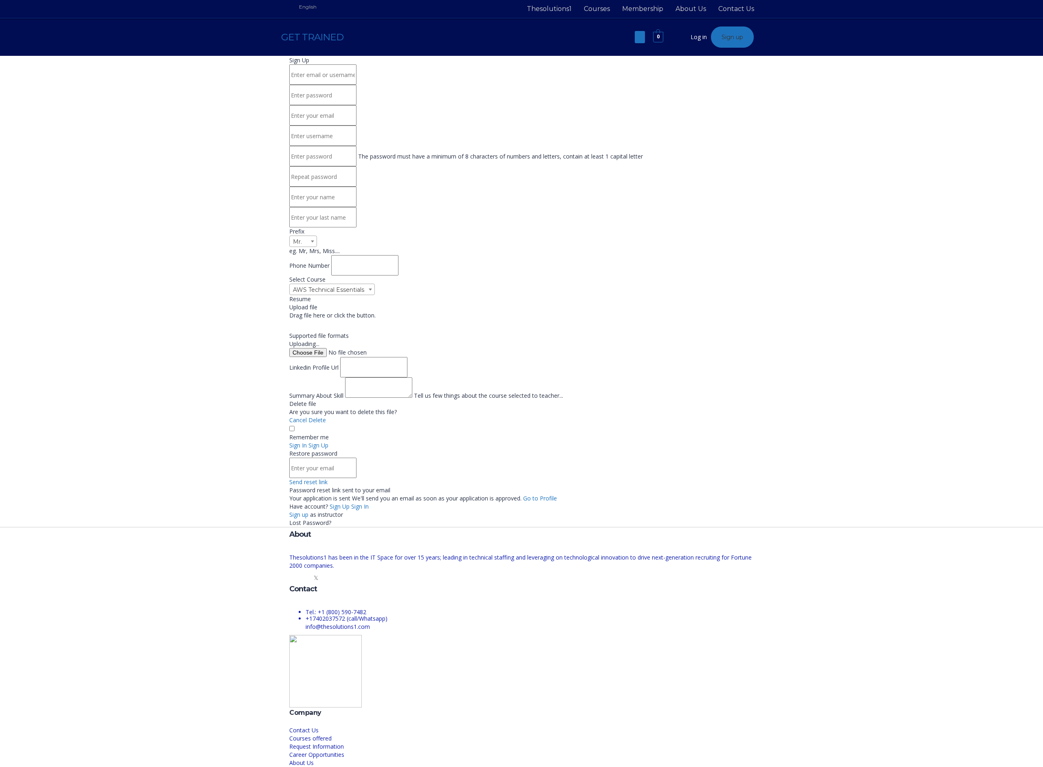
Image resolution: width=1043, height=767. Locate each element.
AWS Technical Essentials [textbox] (328, 289)
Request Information (316, 746)
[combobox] (303, 241)
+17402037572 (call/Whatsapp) (346, 618)
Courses (597, 9)
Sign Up (340, 506)
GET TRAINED (312, 37)
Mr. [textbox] (297, 241)
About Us (691, 9)
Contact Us (736, 9)
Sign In (360, 506)
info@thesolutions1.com (338, 626)
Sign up (299, 514)
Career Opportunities (316, 754)
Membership (642, 9)
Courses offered (310, 738)
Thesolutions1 (549, 9)
